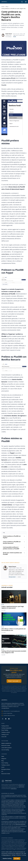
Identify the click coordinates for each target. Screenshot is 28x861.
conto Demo (5, 254)
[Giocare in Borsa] (4, 2)
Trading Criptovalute (6, 728)
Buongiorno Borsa (5, 769)
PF (3, 781)
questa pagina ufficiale (8, 78)
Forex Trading (4, 730)
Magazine (3, 758)
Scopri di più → (14, 788)
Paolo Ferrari (8, 33)
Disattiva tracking (7, 858)
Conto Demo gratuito (6, 747)
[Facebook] (6, 719)
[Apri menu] (25, 1)
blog (14, 36)
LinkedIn (19, 577)
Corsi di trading (5, 749)
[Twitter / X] (2, 719)
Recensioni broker (5, 745)
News (2, 756)
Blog (7, 6)
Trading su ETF (5, 734)
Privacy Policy (6, 855)
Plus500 (3, 85)
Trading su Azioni (5, 732)
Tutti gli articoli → (12, 577)
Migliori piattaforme (6, 743)
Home (2, 6)
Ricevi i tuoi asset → (14, 681)
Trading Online (5, 726)
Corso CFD (3, 736)
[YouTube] (9, 719)
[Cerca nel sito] (22, 1)
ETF (2, 771)
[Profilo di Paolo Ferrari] (3, 35)
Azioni (2, 767)
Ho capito (16, 858)
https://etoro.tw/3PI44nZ (20, 824)
